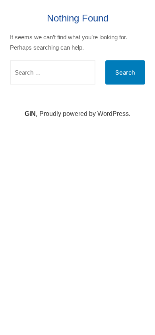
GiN (30, 113)
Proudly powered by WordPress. (84, 113)
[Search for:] (52, 72)
